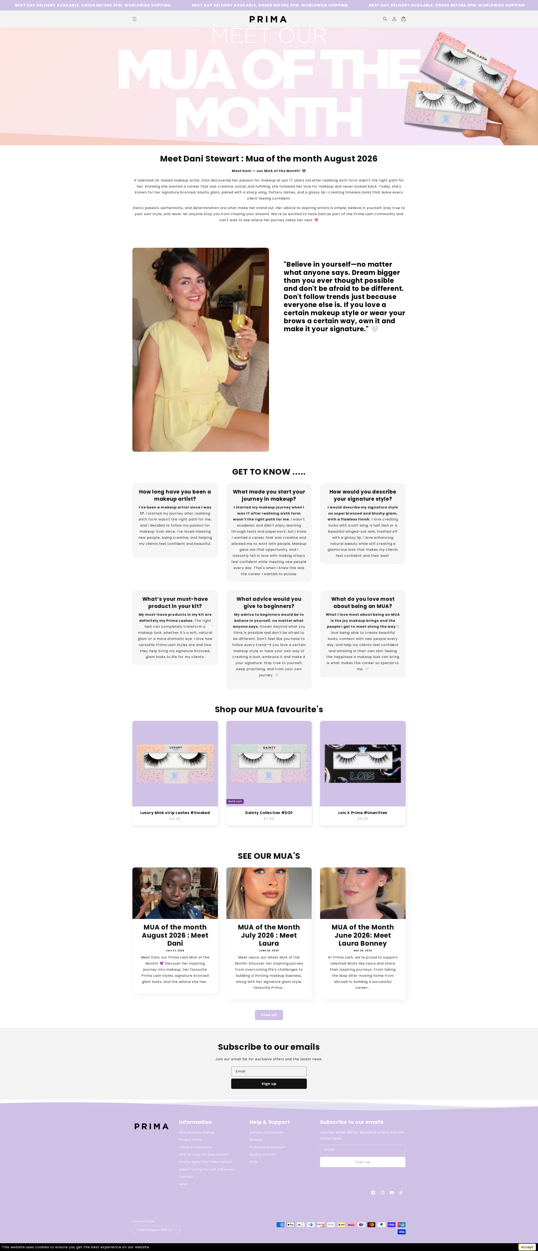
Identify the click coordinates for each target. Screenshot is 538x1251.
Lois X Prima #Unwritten (362, 813)
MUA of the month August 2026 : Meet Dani (175, 935)
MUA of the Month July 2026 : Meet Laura (269, 935)
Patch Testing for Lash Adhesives (206, 1169)
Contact (186, 1177)
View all (269, 1015)
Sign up (269, 1083)
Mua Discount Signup (196, 1132)
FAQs (254, 1162)
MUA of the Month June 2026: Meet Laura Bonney (363, 935)
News (183, 1184)
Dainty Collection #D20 (269, 813)
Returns (256, 1140)
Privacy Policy (190, 1140)
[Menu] (134, 19)
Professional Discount (267, 1147)
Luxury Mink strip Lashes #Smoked (175, 813)
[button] (385, 19)
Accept (527, 1247)
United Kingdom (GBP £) (154, 1230)
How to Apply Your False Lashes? (206, 1162)
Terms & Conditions (195, 1147)
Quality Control (262, 1154)
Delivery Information (267, 1132)
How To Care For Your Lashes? (204, 1154)
